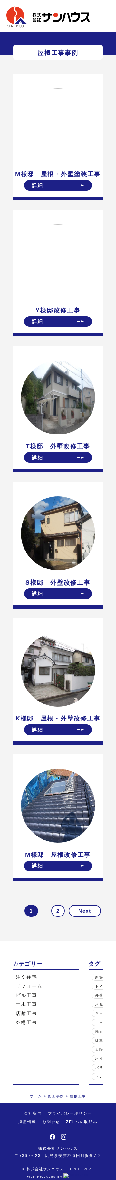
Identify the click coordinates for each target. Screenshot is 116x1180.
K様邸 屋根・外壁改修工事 (58, 718)
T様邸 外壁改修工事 (58, 446)
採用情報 (27, 1122)
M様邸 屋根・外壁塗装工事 (58, 174)
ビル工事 (26, 995)
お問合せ (51, 1122)
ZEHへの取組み (82, 1122)
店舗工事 (26, 1013)
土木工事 (26, 1004)
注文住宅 (26, 977)
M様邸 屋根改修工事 (58, 854)
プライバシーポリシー (70, 1113)
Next (84, 911)
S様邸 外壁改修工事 (57, 582)
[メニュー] (102, 16)
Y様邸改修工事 (57, 310)
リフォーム (29, 986)
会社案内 (33, 1113)
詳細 (38, 185)
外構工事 (26, 1022)
